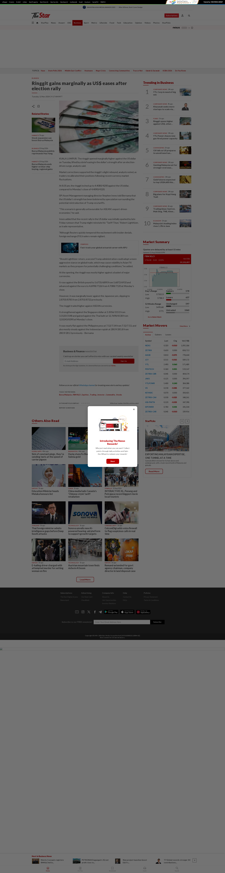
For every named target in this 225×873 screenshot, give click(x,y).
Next (113, 461)
